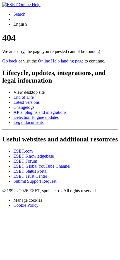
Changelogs (23, 107)
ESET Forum (25, 161)
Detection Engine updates (36, 117)
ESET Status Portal (30, 171)
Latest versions (26, 102)
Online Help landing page (60, 61)
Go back (9, 61)
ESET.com (23, 151)
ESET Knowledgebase (33, 156)
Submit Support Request (34, 181)
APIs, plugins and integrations (39, 112)
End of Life (23, 97)
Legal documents (28, 122)
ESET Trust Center (30, 176)
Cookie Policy (26, 205)
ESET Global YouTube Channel (41, 166)
